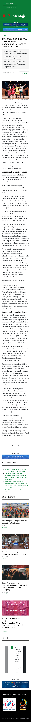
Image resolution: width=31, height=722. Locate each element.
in (21, 716)
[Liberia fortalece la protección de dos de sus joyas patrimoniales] (15, 541)
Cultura (4, 35)
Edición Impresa (9, 3)
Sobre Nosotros (7, 694)
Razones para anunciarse (19, 694)
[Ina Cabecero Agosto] (15, 24)
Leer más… (5, 527)
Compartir (24, 73)
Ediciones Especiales (11, 7)
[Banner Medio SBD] (15, 456)
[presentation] (6, 659)
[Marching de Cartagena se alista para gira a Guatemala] (15, 510)
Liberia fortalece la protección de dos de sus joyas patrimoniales (15, 553)
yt (17, 716)
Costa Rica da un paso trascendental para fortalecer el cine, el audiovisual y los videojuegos (14, 586)
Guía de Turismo (15, 697)
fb (12, 716)
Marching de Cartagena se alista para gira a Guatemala (14, 522)
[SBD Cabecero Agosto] (15, 29)
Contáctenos (24, 697)
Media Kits (6, 697)
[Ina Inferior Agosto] (15, 684)
